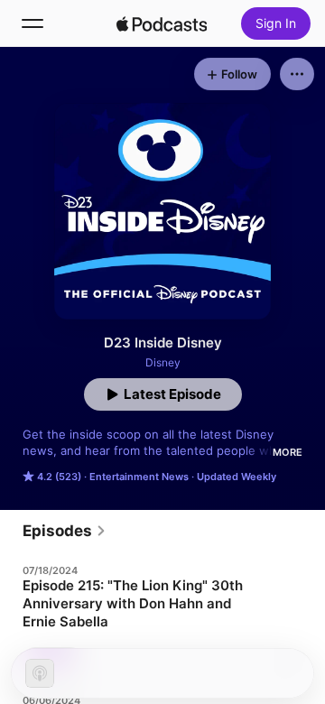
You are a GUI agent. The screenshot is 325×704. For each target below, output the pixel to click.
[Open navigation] (32, 23)
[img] (161, 23)
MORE (287, 452)
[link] (65, 531)
